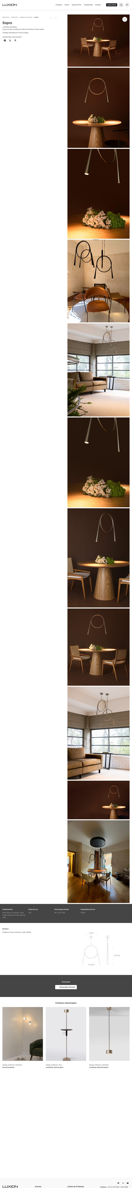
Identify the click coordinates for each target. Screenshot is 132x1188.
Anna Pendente (8, 1067)
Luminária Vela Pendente (98, 1067)
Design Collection (8, 1065)
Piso (60, 1065)
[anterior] (51, 17)
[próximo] (56, 17)
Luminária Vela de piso (54, 1067)
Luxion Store (111, 5)
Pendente (18, 1065)
